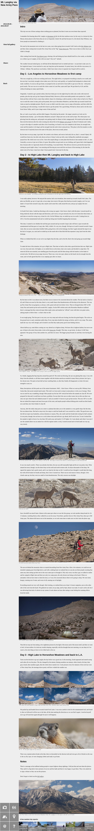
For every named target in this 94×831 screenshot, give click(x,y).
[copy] (2, 65)
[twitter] (13, 63)
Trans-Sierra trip (64, 49)
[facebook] (11, 63)
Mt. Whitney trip (86, 46)
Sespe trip (52, 330)
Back (5, 83)
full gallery (40, 776)
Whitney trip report (65, 122)
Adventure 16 (51, 36)
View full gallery (9, 44)
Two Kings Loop (42, 56)
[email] (16, 63)
